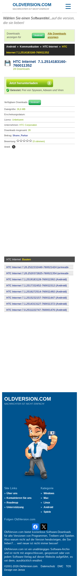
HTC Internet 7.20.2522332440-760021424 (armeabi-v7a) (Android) (37, 269)
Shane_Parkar (20, 135)
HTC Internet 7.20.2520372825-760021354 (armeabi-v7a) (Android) (37, 275)
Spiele (47, 511)
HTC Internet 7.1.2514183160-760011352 (40, 64)
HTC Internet (50, 46)
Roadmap (12, 502)
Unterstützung (15, 507)
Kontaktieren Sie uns (19, 498)
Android (11, 46)
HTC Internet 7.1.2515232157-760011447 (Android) (36, 297)
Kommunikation (29, 46)
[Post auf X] (13, 146)
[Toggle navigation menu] (68, 6)
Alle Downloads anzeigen (57, 35)
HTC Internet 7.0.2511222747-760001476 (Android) (36, 310)
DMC (60, 566)
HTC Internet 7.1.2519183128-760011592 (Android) (36, 279)
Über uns (12, 493)
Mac (46, 498)
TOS (68, 566)
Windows (49, 493)
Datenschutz (48, 566)
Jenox (21, 569)
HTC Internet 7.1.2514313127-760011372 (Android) (36, 303)
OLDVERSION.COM (32, 4)
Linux (47, 502)
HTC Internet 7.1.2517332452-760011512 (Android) (36, 285)
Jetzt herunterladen (23, 83)
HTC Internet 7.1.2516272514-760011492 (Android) (36, 291)
